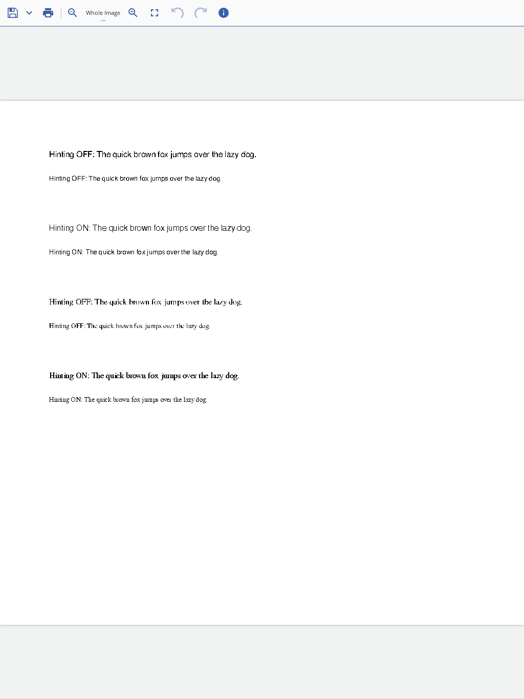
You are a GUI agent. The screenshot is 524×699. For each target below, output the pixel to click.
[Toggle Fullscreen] (154, 13)
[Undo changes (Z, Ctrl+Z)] (177, 13)
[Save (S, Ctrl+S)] (13, 13)
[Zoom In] (133, 13)
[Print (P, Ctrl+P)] (48, 13)
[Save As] (29, 13)
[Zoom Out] (72, 13)
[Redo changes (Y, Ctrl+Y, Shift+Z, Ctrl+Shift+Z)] (200, 13)
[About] (223, 13)
